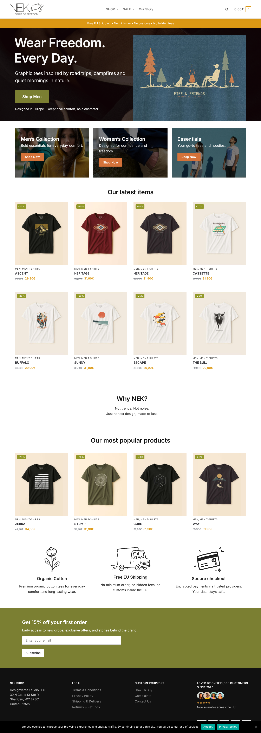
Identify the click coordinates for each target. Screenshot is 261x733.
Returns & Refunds (86, 707)
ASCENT (21, 273)
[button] (242, 9)
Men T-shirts (31, 268)
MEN (18, 268)
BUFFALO (22, 363)
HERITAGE (81, 273)
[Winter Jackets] (209, 153)
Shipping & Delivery (86, 701)
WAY (196, 524)
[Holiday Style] (130, 153)
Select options (41, 287)
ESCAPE (139, 363)
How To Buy (143, 690)
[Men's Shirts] (52, 153)
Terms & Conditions (86, 690)
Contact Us (143, 701)
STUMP (80, 524)
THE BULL (200, 363)
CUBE (137, 524)
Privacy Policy (82, 696)
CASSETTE (201, 273)
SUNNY (79, 363)
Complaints (143, 696)
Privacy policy (228, 726)
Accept (208, 726)
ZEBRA (20, 524)
